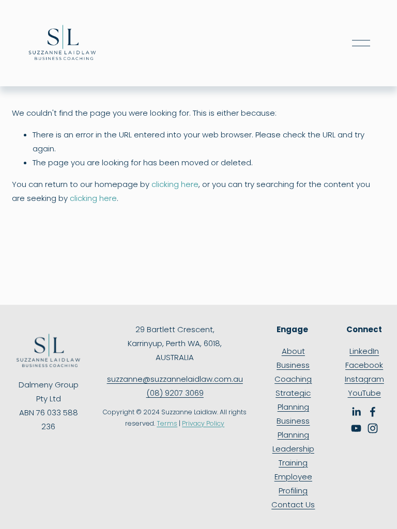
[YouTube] (356, 428)
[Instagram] (373, 428)
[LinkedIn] (356, 412)
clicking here (174, 184)
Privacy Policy (203, 423)
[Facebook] (373, 412)
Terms (167, 423)
